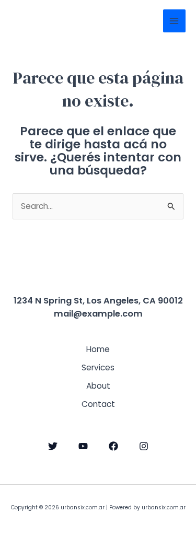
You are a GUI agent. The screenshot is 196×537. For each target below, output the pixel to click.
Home (98, 349)
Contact (98, 404)
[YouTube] (83, 446)
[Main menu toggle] (174, 20)
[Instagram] (143, 446)
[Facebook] (113, 446)
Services (98, 367)
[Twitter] (52, 446)
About (98, 385)
